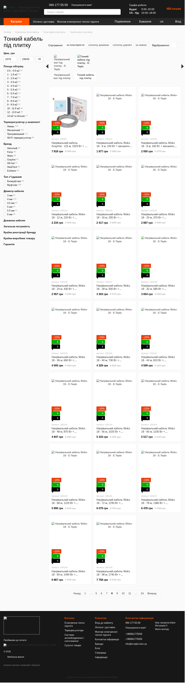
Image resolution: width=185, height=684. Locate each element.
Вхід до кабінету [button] (104, 622)
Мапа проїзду (162, 629)
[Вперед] (182, 66)
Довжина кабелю (14, 220)
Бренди (99, 644)
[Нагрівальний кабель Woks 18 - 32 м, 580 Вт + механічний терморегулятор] (159, 254)
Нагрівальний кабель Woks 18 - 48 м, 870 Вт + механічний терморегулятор (69, 431)
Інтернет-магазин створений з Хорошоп (22, 665)
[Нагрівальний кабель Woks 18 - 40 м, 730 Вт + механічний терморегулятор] (114, 326)
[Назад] (47, 66)
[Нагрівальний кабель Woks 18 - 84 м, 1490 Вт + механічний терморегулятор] (70, 540)
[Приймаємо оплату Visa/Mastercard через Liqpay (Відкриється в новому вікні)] (30, 645)
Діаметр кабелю (14, 191)
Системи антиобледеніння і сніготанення (74, 638)
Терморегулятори (74, 630)
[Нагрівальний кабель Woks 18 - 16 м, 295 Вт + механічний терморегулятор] (114, 183)
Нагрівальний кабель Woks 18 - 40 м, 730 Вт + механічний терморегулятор (113, 360)
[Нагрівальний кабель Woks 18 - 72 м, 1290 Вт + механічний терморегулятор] (114, 469)
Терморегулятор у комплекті (22, 122)
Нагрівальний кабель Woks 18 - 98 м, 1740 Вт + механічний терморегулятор (113, 574)
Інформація (101, 657)
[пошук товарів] (118, 12)
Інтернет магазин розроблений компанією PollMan (92, 677)
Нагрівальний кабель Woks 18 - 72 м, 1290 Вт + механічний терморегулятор (113, 503)
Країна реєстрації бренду (20, 232)
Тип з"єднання (13, 176)
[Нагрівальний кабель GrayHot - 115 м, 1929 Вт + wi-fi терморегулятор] (70, 111)
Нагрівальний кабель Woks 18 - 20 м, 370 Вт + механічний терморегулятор (158, 217)
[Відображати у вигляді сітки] (173, 45)
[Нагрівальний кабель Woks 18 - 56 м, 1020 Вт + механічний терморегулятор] (114, 397)
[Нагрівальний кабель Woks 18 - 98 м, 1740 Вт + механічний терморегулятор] (114, 540)
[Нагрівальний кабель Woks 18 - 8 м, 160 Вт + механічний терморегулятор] (159, 111)
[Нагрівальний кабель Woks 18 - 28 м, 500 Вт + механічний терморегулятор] (114, 254)
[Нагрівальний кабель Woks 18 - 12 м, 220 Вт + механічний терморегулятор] (70, 183)
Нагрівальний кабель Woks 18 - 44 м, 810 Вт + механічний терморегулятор (158, 360)
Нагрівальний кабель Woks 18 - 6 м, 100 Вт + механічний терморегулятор (114, 146)
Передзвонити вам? (81, 5)
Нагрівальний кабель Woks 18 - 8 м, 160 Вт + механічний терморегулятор (159, 146)
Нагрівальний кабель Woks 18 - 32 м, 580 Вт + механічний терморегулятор (158, 289)
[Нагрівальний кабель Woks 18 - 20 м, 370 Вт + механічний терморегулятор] (159, 183)
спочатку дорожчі (122, 45)
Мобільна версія (15, 657)
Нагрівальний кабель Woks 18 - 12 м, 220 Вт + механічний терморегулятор (69, 217)
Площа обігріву (13, 66)
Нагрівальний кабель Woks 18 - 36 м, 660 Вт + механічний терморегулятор (69, 360)
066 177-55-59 (58, 5)
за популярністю (76, 45)
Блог (97, 648)
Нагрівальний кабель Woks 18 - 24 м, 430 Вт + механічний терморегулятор (69, 289)
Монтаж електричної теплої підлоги (78, 21)
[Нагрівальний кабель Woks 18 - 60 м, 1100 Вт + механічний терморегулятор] (159, 397)
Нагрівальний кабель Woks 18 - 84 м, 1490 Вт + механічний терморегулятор (69, 574)
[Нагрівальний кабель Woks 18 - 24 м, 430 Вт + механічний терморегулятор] (70, 254)
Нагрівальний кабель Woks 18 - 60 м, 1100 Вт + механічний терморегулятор (158, 431)
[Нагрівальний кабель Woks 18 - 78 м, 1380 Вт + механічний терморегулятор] (159, 469)
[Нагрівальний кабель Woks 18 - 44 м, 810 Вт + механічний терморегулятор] (159, 326)
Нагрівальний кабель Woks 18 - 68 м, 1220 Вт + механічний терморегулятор (69, 503)
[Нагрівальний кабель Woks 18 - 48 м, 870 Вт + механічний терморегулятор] (70, 397)
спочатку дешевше (98, 45)
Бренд (8, 143)
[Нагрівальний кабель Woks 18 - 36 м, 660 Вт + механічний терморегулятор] (70, 326)
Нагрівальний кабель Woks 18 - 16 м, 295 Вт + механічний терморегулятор (113, 217)
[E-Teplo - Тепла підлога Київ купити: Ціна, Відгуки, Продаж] (22, 625)
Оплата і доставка (43, 21)
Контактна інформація (107, 639)
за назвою (141, 45)
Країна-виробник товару (19, 238)
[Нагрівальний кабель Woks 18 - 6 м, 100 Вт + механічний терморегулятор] (114, 111)
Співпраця (100, 652)
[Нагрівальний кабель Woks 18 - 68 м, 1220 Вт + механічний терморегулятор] (70, 469)
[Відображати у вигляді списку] (178, 45)
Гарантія (9, 244)
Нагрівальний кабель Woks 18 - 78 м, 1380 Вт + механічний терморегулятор (158, 503)
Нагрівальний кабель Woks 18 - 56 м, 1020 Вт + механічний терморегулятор (113, 431)
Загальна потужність (17, 226)
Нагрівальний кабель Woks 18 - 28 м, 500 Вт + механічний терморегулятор (113, 289)
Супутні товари (73, 645)
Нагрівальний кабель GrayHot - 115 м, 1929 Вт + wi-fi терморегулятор (70, 146)
